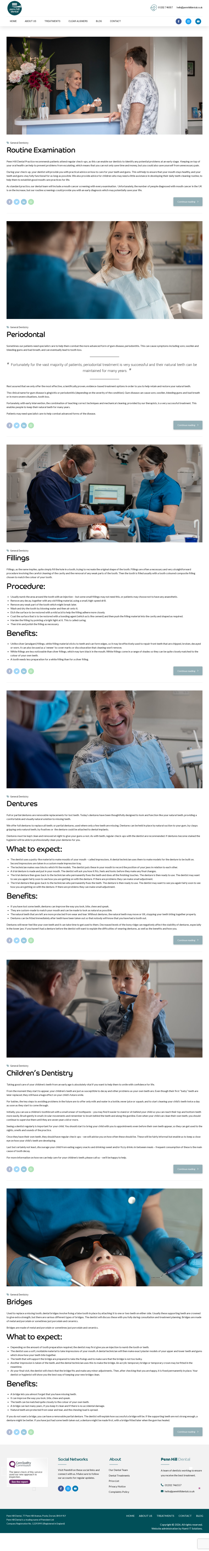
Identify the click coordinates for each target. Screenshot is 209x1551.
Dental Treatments (119, 1475)
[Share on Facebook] (9, 202)
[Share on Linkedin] (24, 202)
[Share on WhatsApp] (31, 202)
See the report (20, 1481)
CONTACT (115, 21)
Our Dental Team (118, 1469)
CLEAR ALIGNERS (78, 21)
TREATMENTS (52, 21)
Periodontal (26, 335)
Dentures (22, 804)
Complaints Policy (119, 1491)
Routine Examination (41, 150)
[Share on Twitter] (17, 202)
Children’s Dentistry (40, 1073)
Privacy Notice (117, 1486)
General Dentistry (19, 142)
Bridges (19, 1302)
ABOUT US (30, 21)
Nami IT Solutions (192, 1528)
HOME (13, 21)
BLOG (99, 21)
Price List (114, 1480)
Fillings (18, 558)
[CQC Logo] (20, 1467)
